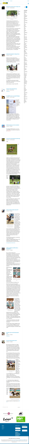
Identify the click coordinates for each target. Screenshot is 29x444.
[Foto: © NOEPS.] (3, 90)
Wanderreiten (25, 96)
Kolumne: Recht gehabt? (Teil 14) (11, 88)
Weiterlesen (8, 91)
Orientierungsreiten (12, 139)
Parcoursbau (25, 55)
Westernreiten (26, 98)
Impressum (3, 421)
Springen (11, 126)
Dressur (11, 55)
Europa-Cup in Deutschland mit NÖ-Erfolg (13, 138)
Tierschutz (25, 83)
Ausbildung (25, 16)
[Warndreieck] (3, 126)
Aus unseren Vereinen (25, 14)
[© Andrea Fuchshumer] (3, 333)
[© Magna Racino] (3, 55)
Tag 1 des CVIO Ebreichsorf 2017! (11, 340)
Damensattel (25, 20)
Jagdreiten (25, 34)
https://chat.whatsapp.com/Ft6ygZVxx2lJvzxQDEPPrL (19, 439)
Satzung (2, 423)
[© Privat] (3, 139)
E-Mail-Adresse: (17, 421)
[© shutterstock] (3, 97)
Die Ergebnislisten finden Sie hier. (10, 242)
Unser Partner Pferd (25, 88)
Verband (25, 90)
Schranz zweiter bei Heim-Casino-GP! (12, 209)
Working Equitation (12, 7)
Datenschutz (3, 422)
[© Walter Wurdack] (3, 7)
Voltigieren (11, 334)
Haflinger (25, 30)
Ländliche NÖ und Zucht (25, 44)
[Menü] (28, 3)
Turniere (25, 85)
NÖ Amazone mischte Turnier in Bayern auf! (13, 6)
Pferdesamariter (26, 60)
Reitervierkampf (26, 66)
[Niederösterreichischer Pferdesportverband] (4, 3)
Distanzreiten (25, 22)
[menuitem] (28, 3)
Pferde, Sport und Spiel (25, 58)
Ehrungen (25, 26)
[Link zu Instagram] (28, 0)
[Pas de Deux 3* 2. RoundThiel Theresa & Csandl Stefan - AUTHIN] (3, 249)
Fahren (25, 28)
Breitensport (25, 18)
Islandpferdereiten (26, 32)
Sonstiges (25, 75)
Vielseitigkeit (25, 92)
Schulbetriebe (26, 71)
